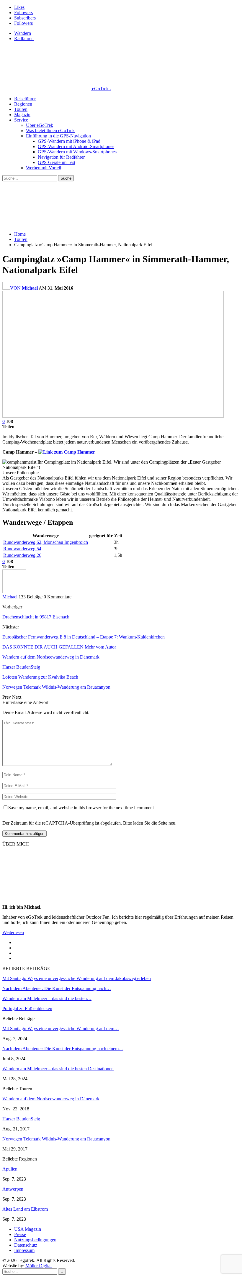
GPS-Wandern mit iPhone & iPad (69, 141)
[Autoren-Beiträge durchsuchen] (14, 591)
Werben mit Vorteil (43, 167)
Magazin (22, 114)
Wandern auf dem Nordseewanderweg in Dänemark (50, 1098)
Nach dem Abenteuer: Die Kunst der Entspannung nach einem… (62, 1048)
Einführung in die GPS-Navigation (58, 135)
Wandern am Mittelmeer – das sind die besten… (46, 998)
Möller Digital (38, 1265)
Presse (20, 1234)
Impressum (24, 1250)
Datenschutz (25, 1245)
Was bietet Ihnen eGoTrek (50, 130)
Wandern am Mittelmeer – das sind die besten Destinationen (58, 1068)
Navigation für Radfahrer (61, 157)
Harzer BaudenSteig (21, 1118)
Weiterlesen (13, 932)
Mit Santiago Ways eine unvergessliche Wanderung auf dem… (60, 1028)
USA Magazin (27, 1229)
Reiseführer (25, 98)
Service (21, 119)
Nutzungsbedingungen (35, 1239)
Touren (20, 109)
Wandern (22, 33)
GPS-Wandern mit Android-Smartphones (76, 146)
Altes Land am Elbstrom (25, 1209)
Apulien (9, 1168)
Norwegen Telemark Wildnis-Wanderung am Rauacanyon (56, 1138)
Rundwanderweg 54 (22, 548)
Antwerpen (12, 1188)
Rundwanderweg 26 (22, 555)
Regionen (23, 103)
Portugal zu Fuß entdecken (27, 1008)
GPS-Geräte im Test (56, 162)
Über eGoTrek (39, 125)
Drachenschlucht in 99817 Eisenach (35, 616)
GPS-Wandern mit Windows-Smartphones (77, 151)
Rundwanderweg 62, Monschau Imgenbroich (45, 542)
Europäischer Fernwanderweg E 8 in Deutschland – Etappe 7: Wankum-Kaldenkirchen (83, 636)
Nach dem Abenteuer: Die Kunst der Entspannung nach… (56, 988)
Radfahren (24, 38)
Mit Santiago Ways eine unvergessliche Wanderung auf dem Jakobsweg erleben (76, 978)
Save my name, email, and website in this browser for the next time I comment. (81, 807)
